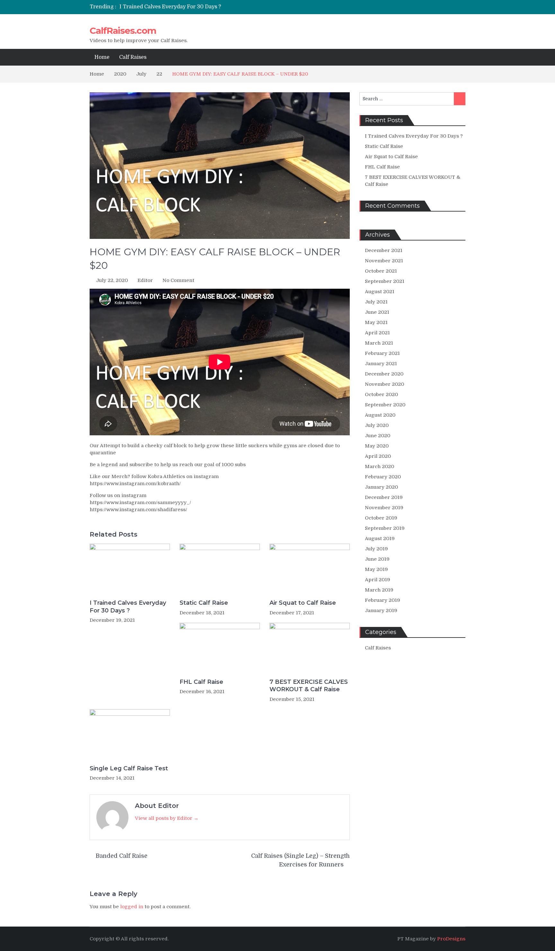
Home (102, 57)
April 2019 (377, 580)
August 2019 (380, 538)
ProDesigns (451, 939)
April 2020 (378, 456)
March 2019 (379, 590)
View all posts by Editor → (166, 818)
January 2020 (381, 487)
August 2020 (380, 415)
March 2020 (379, 466)
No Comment (178, 280)
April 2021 (377, 333)
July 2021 (376, 302)
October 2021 (381, 271)
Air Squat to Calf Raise (302, 602)
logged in (131, 907)
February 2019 (382, 600)
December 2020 (384, 374)
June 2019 (377, 559)
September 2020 (385, 405)
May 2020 (377, 446)
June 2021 (377, 312)
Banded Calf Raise (121, 856)
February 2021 (382, 353)
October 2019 (381, 518)
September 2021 (384, 281)
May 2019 (376, 569)
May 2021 (376, 322)
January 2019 (381, 610)
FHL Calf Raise (201, 681)
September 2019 (385, 528)
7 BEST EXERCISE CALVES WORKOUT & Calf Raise (308, 685)
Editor (145, 280)
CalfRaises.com (123, 30)
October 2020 (381, 394)
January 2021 (381, 364)
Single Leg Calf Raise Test (129, 768)
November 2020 (384, 384)
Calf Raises (132, 57)
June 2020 (377, 436)
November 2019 (384, 508)
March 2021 (379, 343)
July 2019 (376, 549)
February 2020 (383, 477)
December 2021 (383, 250)
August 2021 (379, 291)
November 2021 (384, 261)
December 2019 (384, 497)
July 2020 (377, 425)
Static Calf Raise (204, 602)
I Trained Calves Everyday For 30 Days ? (170, 7)
